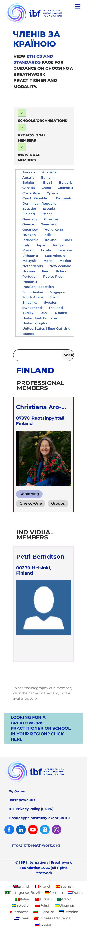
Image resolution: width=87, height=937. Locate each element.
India (48, 234)
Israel (67, 240)
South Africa (32, 297)
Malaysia (29, 261)
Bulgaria (66, 182)
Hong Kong (54, 229)
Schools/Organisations (42, 120)
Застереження (22, 800)
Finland (28, 214)
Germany (29, 219)
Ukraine (61, 313)
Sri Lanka (29, 302)
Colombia (65, 188)
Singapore (58, 292)
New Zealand (60, 266)
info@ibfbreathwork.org (35, 845)
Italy (26, 245)
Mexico (65, 261)
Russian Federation (38, 287)
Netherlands (32, 266)
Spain (54, 297)
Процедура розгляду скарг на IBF (40, 818)
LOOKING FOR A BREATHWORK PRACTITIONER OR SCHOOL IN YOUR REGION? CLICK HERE (41, 728)
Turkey (28, 313)
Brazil (47, 182)
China (46, 188)
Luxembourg (55, 255)
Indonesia (30, 240)
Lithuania (30, 255)
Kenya (58, 245)
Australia (49, 172)
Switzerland (32, 308)
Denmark (63, 198)
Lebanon (65, 250)
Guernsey (30, 229)
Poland (61, 271)
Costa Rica (31, 193)
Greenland (49, 224)
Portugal (29, 276)
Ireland (51, 240)
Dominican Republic (39, 203)
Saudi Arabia (32, 292)
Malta (48, 261)
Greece (28, 224)
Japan (41, 245)
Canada (28, 188)
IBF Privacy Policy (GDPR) (31, 809)
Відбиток (17, 791)
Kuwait (28, 250)
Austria (28, 177)
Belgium (29, 182)
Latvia (46, 250)
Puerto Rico (52, 276)
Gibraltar (51, 219)
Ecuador (29, 208)
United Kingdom (36, 323)
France (47, 214)
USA (44, 313)
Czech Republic (35, 198)
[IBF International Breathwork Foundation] (42, 23)
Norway (28, 271)
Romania (29, 282)
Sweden (50, 302)
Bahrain (47, 177)
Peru (45, 271)
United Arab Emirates (40, 318)
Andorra (28, 172)
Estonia (49, 208)
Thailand (56, 308)
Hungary (29, 234)
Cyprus (52, 193)
